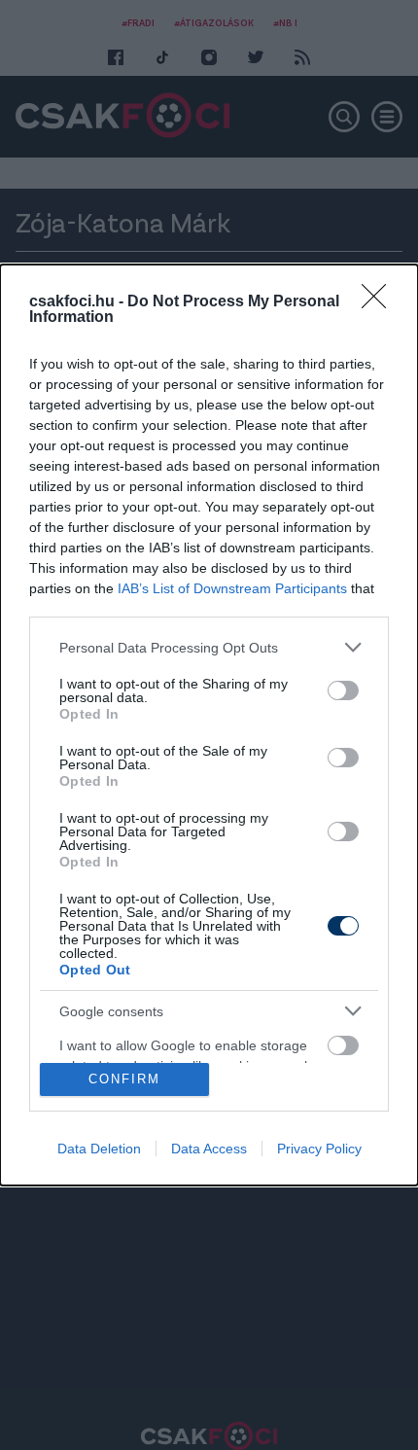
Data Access (209, 1148)
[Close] (380, 302)
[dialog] (209, 725)
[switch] (343, 690)
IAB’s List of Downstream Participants (232, 588)
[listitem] (209, 647)
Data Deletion (99, 1148)
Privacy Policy (319, 1148)
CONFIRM (124, 1079)
